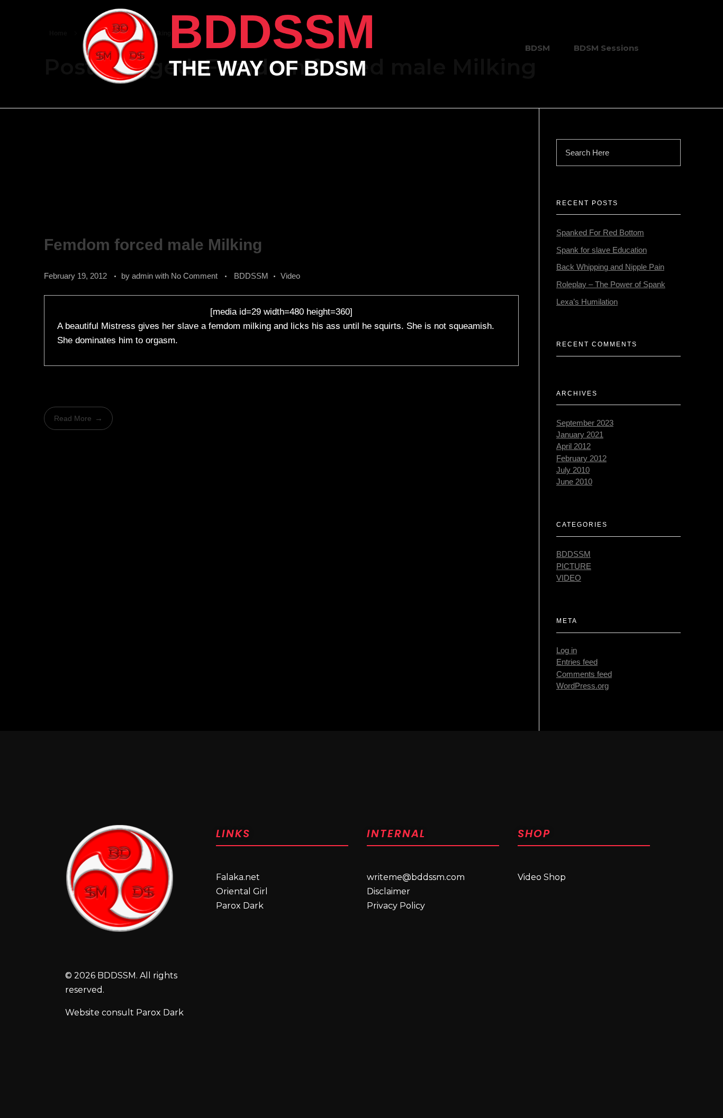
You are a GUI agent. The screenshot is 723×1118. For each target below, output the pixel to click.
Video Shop (542, 877)
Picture (573, 566)
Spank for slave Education (601, 250)
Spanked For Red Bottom (600, 232)
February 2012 (581, 458)
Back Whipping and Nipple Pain (610, 267)
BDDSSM (272, 31)
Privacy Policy (396, 906)
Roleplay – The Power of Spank (610, 284)
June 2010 (574, 482)
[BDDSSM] (120, 46)
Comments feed (584, 674)
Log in (566, 650)
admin (143, 275)
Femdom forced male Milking (153, 244)
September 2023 (584, 423)
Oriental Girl (242, 891)
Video (290, 275)
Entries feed (577, 662)
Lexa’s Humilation (587, 302)
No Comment (194, 275)
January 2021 (579, 434)
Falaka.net (238, 877)
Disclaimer (388, 891)
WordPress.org (582, 686)
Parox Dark (240, 906)
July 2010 (573, 470)
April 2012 (573, 446)
